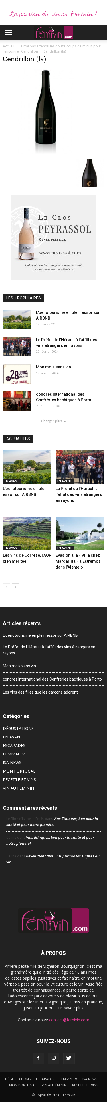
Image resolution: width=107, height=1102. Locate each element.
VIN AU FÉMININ (18, 788)
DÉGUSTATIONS (18, 728)
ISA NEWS (12, 762)
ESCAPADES (14, 745)
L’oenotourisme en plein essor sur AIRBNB (40, 635)
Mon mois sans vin (53, 367)
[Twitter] (69, 1058)
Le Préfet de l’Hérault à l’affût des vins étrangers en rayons (79, 494)
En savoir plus (71, 1008)
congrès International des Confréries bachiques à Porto (52, 679)
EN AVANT (12, 481)
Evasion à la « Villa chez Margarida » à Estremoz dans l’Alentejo (78, 561)
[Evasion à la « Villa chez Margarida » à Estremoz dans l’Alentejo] (80, 533)
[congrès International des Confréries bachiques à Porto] (17, 401)
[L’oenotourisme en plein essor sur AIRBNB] (17, 319)
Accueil (8, 46)
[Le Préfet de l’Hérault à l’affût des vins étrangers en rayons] (17, 346)
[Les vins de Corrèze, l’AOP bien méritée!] (27, 533)
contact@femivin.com (69, 1019)
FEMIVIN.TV (14, 754)
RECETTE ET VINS (19, 779)
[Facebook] (38, 1058)
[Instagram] (53, 1058)
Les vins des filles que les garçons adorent (40, 692)
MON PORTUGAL (19, 771)
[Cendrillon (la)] (45, 153)
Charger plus (51, 421)
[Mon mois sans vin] (17, 374)
